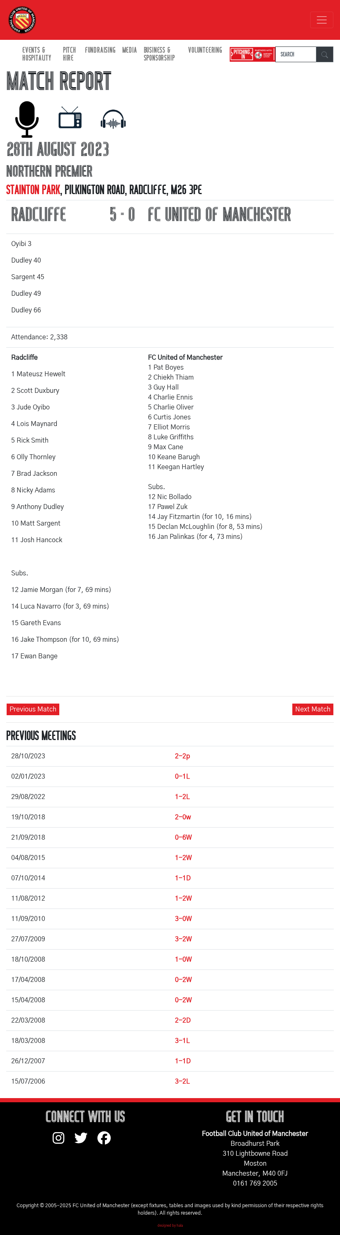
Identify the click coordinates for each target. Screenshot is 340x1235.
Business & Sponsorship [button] (159, 54)
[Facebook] (107, 1142)
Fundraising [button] (100, 50)
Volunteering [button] (205, 50)
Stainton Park (33, 190)
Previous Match (33, 709)
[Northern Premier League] (250, 54)
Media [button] (129, 50)
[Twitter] (85, 1142)
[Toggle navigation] (321, 20)
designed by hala (170, 1226)
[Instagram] (63, 1142)
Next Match (312, 709)
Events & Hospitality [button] (36, 54)
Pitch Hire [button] (69, 54)
